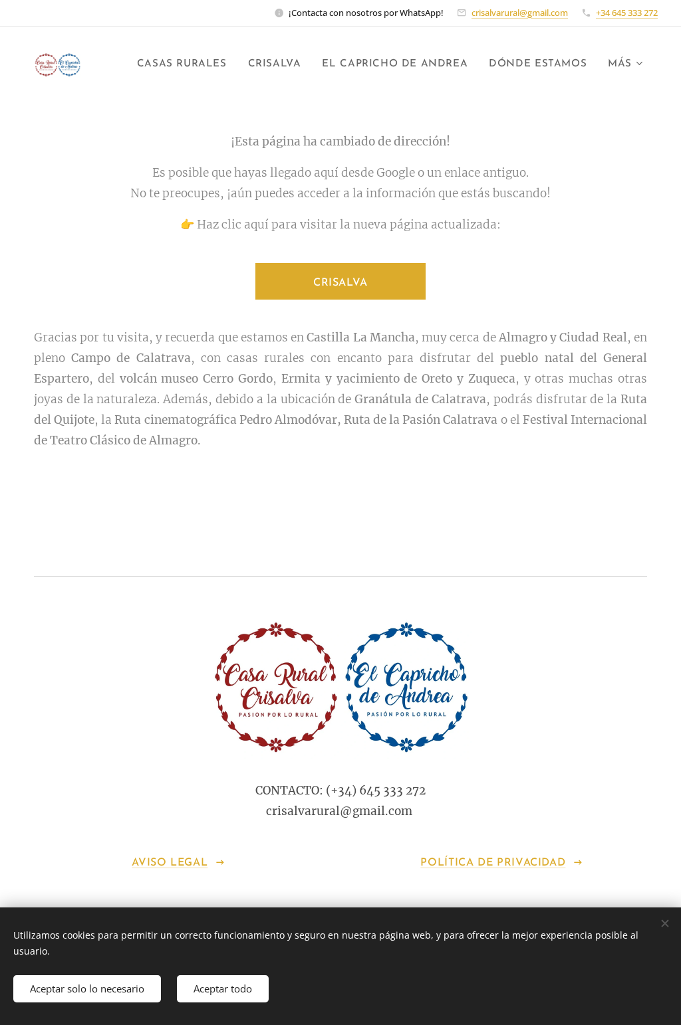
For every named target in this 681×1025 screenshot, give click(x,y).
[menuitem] (185, 64)
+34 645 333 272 (627, 13)
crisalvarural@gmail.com (520, 13)
